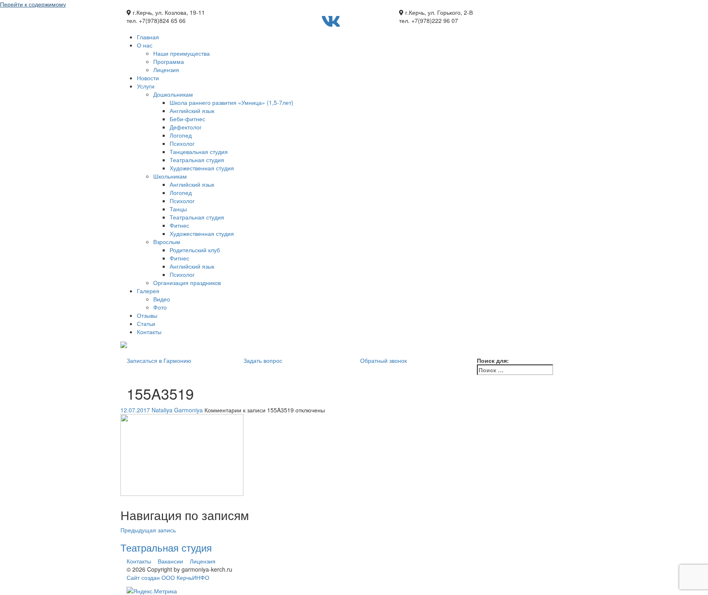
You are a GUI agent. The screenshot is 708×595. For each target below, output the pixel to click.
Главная (148, 37)
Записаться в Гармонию (159, 360)
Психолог (182, 143)
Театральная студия (197, 160)
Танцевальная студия (199, 151)
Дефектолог (186, 127)
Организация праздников (187, 282)
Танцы (178, 209)
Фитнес (179, 225)
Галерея (148, 291)
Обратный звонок (383, 360)
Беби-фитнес (187, 119)
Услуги (145, 86)
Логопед (181, 135)
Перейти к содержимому (33, 4)
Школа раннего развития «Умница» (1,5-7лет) (231, 102)
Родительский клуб (195, 250)
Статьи (146, 323)
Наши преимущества (181, 53)
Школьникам (170, 176)
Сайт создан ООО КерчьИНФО (168, 577)
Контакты (149, 332)
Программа (168, 61)
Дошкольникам (173, 94)
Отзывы (147, 315)
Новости (148, 78)
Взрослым (166, 242)
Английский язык (192, 110)
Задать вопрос (262, 360)
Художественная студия (202, 168)
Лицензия (166, 70)
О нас (144, 45)
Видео (161, 299)
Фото (160, 307)
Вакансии (170, 561)
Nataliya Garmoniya (177, 410)
